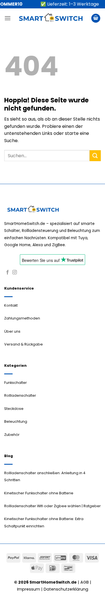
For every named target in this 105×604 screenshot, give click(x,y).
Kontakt (11, 305)
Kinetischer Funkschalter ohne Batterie (38, 493)
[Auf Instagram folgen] (14, 272)
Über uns (12, 331)
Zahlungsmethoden (22, 318)
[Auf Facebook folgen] (7, 272)
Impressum (28, 589)
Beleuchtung (15, 421)
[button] (7, 18)
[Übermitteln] (95, 155)
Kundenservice (19, 288)
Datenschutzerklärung (66, 589)
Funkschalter (15, 382)
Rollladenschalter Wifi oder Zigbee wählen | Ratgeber (52, 506)
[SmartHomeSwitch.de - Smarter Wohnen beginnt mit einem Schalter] (51, 18)
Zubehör (12, 434)
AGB (84, 582)
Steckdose (14, 408)
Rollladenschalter (20, 395)
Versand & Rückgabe (23, 344)
